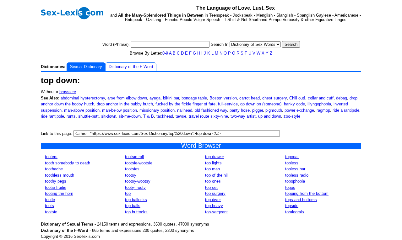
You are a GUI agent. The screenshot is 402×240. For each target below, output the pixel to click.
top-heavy (214, 205)
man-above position (82, 110)
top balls (132, 205)
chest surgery (274, 98)
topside (291, 205)
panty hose (240, 110)
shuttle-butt (88, 116)
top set (211, 187)
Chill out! (297, 98)
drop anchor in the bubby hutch (125, 104)
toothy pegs (55, 181)
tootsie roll (134, 156)
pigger (257, 110)
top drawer (214, 156)
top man (212, 169)
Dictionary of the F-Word (131, 66)
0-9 (165, 53)
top (128, 193)
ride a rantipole (346, 110)
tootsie (51, 212)
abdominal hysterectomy (83, 98)
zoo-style (292, 116)
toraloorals (294, 212)
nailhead (184, 110)
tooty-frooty (135, 187)
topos (290, 187)
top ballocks (136, 199)
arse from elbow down (127, 98)
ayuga (154, 98)
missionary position (157, 110)
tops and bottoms (301, 199)
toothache (54, 169)
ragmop (323, 110)
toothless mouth (59, 175)
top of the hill (217, 175)
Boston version (223, 98)
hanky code (294, 104)
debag (341, 98)
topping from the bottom (307, 193)
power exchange (299, 110)
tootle (50, 199)
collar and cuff (321, 98)
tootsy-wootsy (137, 181)
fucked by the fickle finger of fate (185, 104)
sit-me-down (130, 116)
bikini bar (171, 98)
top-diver (213, 199)
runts (71, 116)
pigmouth (273, 110)
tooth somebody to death (67, 163)
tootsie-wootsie (138, 163)
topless (291, 163)
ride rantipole (52, 116)
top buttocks (136, 212)
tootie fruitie (55, 187)
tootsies (132, 169)
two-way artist (243, 116)
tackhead (164, 116)
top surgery (215, 193)
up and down (269, 116)
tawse (181, 116)
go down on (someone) (260, 104)
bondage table (194, 98)
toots (49, 205)
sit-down (108, 116)
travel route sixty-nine (208, 116)
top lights (213, 163)
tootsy (130, 175)
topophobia (295, 181)
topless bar (295, 169)
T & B (148, 116)
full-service (228, 104)
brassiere (67, 91)
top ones (213, 181)
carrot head (249, 98)
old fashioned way (211, 110)
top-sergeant (216, 212)
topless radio (296, 175)
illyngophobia (319, 104)
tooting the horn (59, 193)
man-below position (119, 110)
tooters (51, 156)
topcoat (292, 156)
